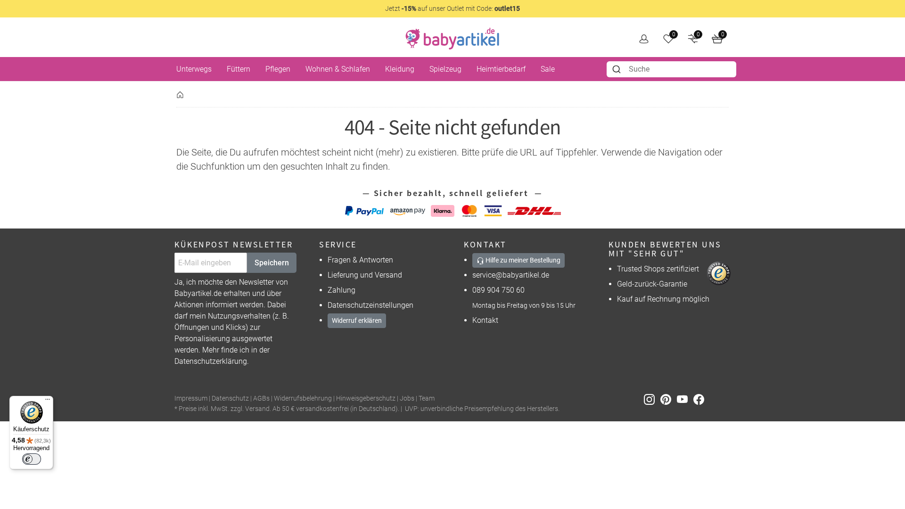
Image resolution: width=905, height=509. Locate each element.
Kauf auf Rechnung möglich (663, 299)
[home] (452, 38)
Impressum (190, 398)
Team (427, 398)
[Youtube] (685, 398)
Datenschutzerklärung (210, 361)
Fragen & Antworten (360, 259)
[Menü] (47, 401)
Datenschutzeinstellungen (370, 305)
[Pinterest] (668, 398)
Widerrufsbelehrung (303, 398)
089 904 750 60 (498, 290)
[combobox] (671, 69)
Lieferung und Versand (365, 275)
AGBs (261, 398)
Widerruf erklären (357, 320)
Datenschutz (230, 398)
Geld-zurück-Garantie (652, 283)
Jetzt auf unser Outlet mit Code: (452, 8)
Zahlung (341, 290)
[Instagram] (652, 398)
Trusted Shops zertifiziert (658, 268)
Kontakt (485, 320)
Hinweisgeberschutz (365, 398)
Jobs (407, 398)
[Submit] (618, 69)
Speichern (272, 262)
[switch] (31, 459)
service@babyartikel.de (510, 275)
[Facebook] (700, 398)
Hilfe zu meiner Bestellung (522, 260)
